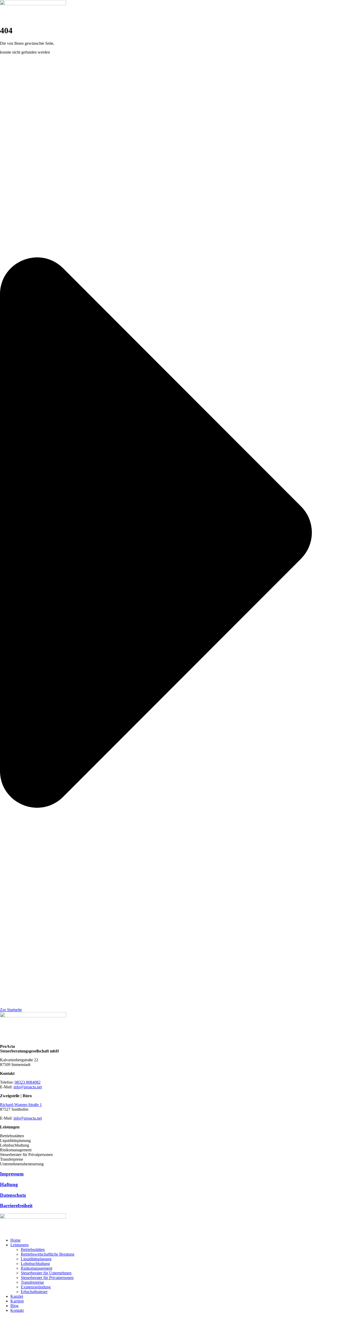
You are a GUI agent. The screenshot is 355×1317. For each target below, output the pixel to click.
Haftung (9, 1184)
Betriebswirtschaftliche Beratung (47, 1254)
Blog (14, 1305)
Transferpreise (32, 1282)
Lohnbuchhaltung (35, 1263)
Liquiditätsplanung (36, 1259)
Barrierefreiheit (16, 1205)
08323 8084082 (28, 1082)
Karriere (17, 1301)
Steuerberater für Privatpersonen (47, 1277)
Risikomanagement (36, 1268)
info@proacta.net (28, 1087)
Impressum (12, 1174)
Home (15, 1240)
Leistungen (19, 1245)
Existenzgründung (36, 1287)
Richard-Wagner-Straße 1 (21, 1104)
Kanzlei (16, 1296)
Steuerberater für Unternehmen (46, 1273)
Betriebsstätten (33, 1249)
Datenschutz (13, 1195)
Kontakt (17, 1310)
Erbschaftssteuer (34, 1291)
